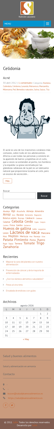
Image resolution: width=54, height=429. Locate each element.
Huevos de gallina (17, 228)
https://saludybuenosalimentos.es (25, 398)
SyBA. (16, 422)
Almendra (39, 211)
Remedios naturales (25, 89)
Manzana (45, 232)
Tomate (29, 243)
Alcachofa (21, 211)
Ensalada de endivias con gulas (21, 291)
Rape (5, 243)
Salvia (36, 89)
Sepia (11, 243)
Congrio (42, 222)
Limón (6, 233)
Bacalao (20, 214)
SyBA (34, 425)
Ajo (13, 210)
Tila (47, 89)
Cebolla (17, 221)
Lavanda (24, 86)
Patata (8, 239)
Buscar (6, 190)
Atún (13, 215)
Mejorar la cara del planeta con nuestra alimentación (24, 263)
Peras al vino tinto (14, 285)
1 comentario (25, 82)
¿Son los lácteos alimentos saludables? (25, 279)
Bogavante (37, 215)
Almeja (29, 211)
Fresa (12, 225)
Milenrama (7, 89)
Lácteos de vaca (25, 232)
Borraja (21, 218)
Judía (34, 229)
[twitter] (12, 405)
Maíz (5, 236)
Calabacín (30, 218)
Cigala (36, 222)
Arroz (7, 214)
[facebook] (5, 405)
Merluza (24, 236)
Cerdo (29, 221)
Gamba (19, 225)
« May (26, 339)
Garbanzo (27, 225)
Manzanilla (44, 86)
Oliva (43, 236)
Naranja (37, 236)
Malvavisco (34, 86)
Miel (30, 236)
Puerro (41, 239)
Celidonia (16, 86)
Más (7, 180)
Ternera (18, 243)
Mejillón (13, 236)
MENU (7, 23)
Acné (6, 78)
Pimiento (21, 239)
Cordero (5, 225)
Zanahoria (11, 246)
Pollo (33, 240)
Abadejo (6, 211)
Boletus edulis (10, 218)
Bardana (46, 83)
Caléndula (7, 86)
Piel (14, 89)
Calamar (6, 221)
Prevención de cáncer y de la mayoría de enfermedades (25, 271)
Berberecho (29, 215)
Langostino (42, 229)
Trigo (40, 243)
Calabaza (39, 218)
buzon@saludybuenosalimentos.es (25, 393)
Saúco (42, 89)
